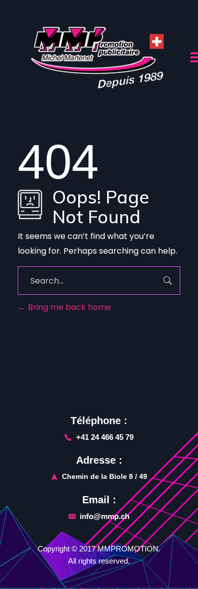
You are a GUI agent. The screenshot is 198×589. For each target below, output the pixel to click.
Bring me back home (68, 307)
